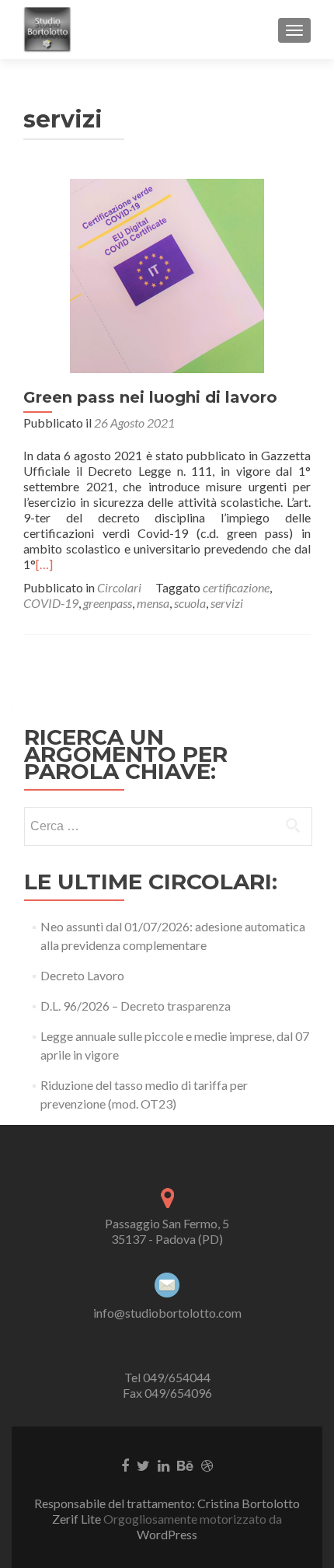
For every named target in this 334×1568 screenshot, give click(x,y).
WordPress (167, 1534)
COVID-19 (50, 602)
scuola (190, 602)
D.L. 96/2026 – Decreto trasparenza (135, 1005)
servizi (226, 602)
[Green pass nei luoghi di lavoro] (167, 274)
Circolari (119, 587)
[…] (44, 564)
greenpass (107, 602)
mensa (153, 602)
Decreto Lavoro (82, 975)
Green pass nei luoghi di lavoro (150, 397)
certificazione (236, 587)
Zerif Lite (77, 1518)
